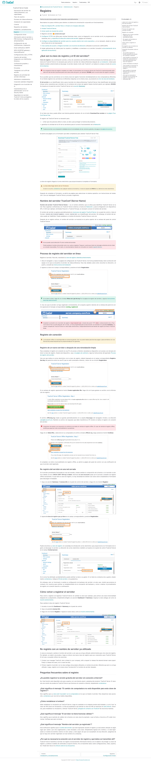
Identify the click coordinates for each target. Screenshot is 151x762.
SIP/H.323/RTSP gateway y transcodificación (22, 51)
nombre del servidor (66, 727)
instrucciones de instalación (62, 265)
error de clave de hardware (106, 79)
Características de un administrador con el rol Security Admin (21, 90)
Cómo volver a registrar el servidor (129, 43)
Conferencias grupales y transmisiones (21, 64)
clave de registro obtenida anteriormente (78, 257)
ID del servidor (63, 579)
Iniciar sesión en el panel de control (52, 31)
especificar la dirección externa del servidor (65, 38)
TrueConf (44, 15)
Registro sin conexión (127, 32)
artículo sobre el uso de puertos (65, 745)
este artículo (107, 706)
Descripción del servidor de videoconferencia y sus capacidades (22, 12)
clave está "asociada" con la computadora (66, 694)
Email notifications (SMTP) (22, 48)
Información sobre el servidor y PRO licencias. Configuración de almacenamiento (23, 39)
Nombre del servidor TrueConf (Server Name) (130, 26)
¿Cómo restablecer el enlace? (130, 63)
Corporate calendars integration (23, 82)
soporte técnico (97, 247)
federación (97, 124)
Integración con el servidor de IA (23, 85)
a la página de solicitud (81, 353)
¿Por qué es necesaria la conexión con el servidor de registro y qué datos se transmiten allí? (130, 77)
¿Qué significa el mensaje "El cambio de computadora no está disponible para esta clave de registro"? (130, 59)
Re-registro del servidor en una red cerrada (130, 40)
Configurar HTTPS (47, 36)
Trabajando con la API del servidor (21, 71)
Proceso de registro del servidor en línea (128, 29)
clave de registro (57, 546)
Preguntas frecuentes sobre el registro (130, 50)
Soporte (74, 3)
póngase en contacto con (88, 708)
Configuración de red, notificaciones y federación (22, 44)
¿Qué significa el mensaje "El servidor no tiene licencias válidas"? (130, 67)
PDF (89, 2)
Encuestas (17, 68)
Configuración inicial (20, 34)
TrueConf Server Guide (20, 8)
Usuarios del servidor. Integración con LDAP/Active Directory (22, 59)
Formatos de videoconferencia (23, 19)
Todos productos (65, 3)
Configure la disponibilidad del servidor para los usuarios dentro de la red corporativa (68, 41)
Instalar (49, 28)
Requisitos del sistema (20, 27)
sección (79, 86)
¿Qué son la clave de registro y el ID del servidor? (130, 23)
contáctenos (56, 188)
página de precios (107, 129)
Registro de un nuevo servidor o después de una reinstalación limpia (130, 36)
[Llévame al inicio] (8, 2)
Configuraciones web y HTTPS (23, 54)
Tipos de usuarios (19, 17)
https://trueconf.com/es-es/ (83, 760)
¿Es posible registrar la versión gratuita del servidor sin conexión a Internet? (130, 54)
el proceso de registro (84, 212)
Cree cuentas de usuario (49, 46)
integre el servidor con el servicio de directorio (72, 46)
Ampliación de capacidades (22, 22)
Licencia (16, 24)
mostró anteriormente (46, 600)
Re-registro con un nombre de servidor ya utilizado (130, 46)
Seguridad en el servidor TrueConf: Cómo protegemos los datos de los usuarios (22, 97)
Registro (16, 32)
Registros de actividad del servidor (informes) (22, 76)
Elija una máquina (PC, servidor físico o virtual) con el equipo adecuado (63, 26)
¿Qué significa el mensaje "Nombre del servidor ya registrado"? (129, 72)
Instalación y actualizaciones (22, 29)
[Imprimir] (130, 19)
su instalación (104, 62)
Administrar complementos (22, 79)
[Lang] (136, 2)
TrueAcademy (83, 2)
